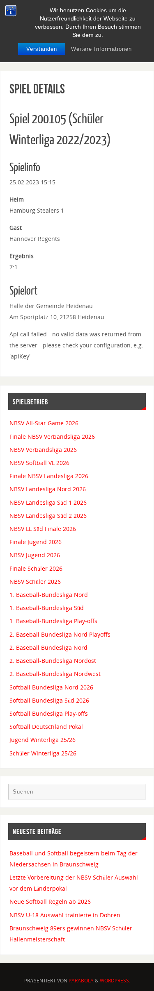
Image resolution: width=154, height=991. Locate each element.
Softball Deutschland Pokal (46, 726)
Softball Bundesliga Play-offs (48, 713)
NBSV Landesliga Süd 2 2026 (48, 515)
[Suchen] (135, 793)
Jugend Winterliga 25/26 (42, 740)
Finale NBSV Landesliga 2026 (48, 476)
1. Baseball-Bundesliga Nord (48, 595)
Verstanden (41, 49)
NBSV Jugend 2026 (34, 555)
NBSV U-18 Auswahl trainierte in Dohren (64, 915)
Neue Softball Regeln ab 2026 (50, 901)
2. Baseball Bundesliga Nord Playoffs (59, 634)
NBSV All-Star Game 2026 (43, 423)
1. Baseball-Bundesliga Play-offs (53, 621)
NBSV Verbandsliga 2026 (43, 450)
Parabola (81, 980)
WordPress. (115, 980)
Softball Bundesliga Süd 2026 (49, 700)
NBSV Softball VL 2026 (39, 463)
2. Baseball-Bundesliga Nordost (52, 660)
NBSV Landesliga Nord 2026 (47, 489)
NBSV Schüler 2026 (35, 581)
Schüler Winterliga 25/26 (42, 753)
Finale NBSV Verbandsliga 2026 (52, 436)
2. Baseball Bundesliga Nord (48, 647)
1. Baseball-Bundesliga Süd (46, 608)
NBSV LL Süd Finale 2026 (42, 529)
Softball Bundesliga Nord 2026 (51, 687)
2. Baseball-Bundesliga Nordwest (55, 674)
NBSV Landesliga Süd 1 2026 (48, 502)
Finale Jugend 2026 (35, 542)
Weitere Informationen (101, 49)
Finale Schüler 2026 (35, 568)
